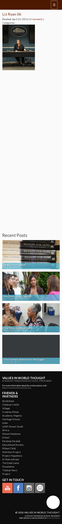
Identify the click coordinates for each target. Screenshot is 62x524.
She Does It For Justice (17, 296)
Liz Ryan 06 (11, 14)
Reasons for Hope (14, 265)
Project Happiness (12, 455)
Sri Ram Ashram (10, 459)
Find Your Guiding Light (17, 328)
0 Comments (36, 19)
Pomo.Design (54, 518)
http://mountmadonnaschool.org (16, 388)
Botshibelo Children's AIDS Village (10, 404)
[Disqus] (31, 110)
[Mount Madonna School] (53, 502)
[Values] (24, 5)
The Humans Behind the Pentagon (24, 359)
